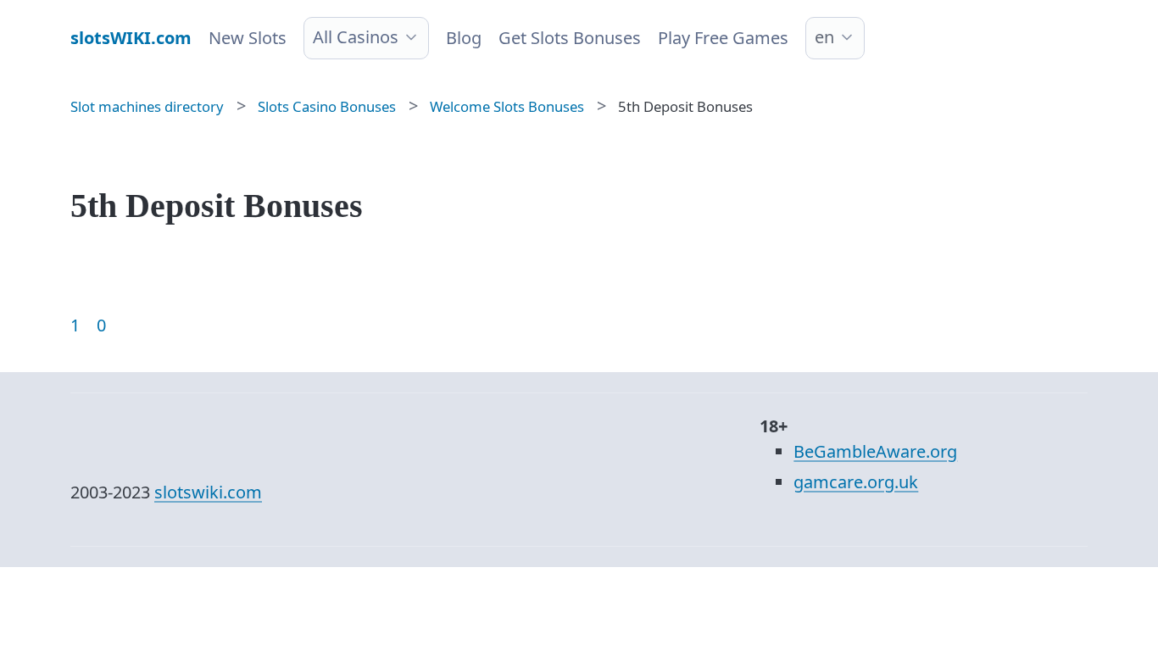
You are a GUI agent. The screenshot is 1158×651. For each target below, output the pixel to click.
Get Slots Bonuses (569, 37)
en (824, 36)
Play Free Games (723, 37)
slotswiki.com (208, 492)
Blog (464, 37)
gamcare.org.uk (855, 481)
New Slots (248, 37)
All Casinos (355, 36)
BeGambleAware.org (875, 451)
